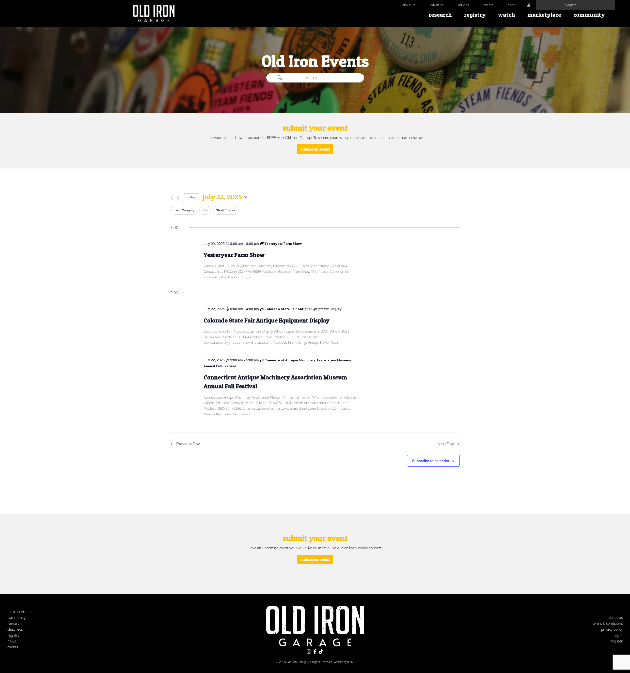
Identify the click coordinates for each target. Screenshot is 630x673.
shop (511, 5)
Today (191, 197)
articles (463, 5)
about (406, 5)
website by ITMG (344, 662)
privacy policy (612, 629)
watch (506, 14)
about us (615, 617)
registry (475, 14)
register (616, 641)
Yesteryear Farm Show (234, 254)
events (488, 5)
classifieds (15, 629)
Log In (618, 635)
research (440, 14)
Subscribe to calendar (430, 460)
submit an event (315, 149)
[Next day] (178, 197)
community (589, 14)
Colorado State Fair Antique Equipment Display (267, 320)
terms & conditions (607, 623)
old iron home (19, 611)
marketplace (544, 14)
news (11, 641)
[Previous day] (171, 197)
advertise (436, 5)
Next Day (446, 444)
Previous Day (188, 444)
